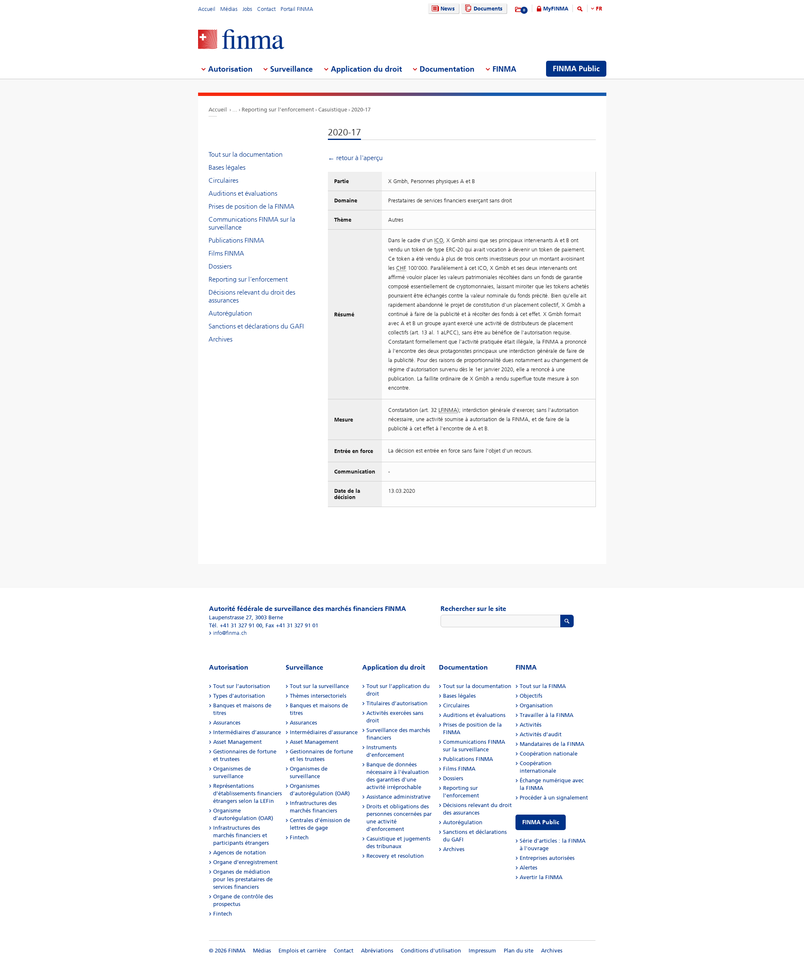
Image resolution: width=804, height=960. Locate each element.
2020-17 (361, 109)
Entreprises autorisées (547, 858)
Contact (266, 9)
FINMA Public (540, 822)
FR (599, 8)
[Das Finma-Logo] (241, 40)
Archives (220, 339)
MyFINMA (555, 8)
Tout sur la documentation (246, 154)
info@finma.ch (230, 633)
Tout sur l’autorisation (241, 686)
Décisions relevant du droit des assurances (252, 296)
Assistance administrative (398, 797)
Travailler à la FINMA (546, 715)
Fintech (222, 914)
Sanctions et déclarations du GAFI (256, 326)
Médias (228, 9)
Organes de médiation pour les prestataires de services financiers (243, 879)
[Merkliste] (518, 9)
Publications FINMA (236, 240)
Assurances (226, 722)
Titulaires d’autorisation (397, 703)
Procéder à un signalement (554, 797)
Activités (530, 725)
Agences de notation (239, 852)
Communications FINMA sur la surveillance (252, 223)
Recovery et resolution (395, 856)
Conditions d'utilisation (431, 950)
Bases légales (227, 167)
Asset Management (237, 742)
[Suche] (580, 10)
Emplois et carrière (302, 950)
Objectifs (531, 696)
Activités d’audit (541, 734)
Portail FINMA (297, 9)
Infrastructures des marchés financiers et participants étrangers (241, 835)
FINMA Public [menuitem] (576, 68)
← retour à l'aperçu (355, 158)
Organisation (536, 705)
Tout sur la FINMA (543, 686)
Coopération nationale (548, 753)
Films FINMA (226, 253)
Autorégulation (230, 313)
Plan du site (518, 950)
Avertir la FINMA (541, 877)
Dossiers (220, 266)
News (448, 8)
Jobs (247, 9)
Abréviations (377, 950)
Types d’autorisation (239, 696)
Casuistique (332, 109)
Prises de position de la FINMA (251, 206)
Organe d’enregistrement (245, 862)
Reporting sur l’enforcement (278, 109)
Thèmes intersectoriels (318, 696)
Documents (488, 8)
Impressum (482, 950)
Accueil (206, 9)
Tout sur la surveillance (319, 686)
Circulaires (223, 180)
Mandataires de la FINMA (552, 744)
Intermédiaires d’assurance (247, 732)
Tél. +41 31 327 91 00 (235, 625)
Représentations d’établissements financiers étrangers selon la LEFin (247, 793)
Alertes (528, 867)
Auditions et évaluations (243, 193)
